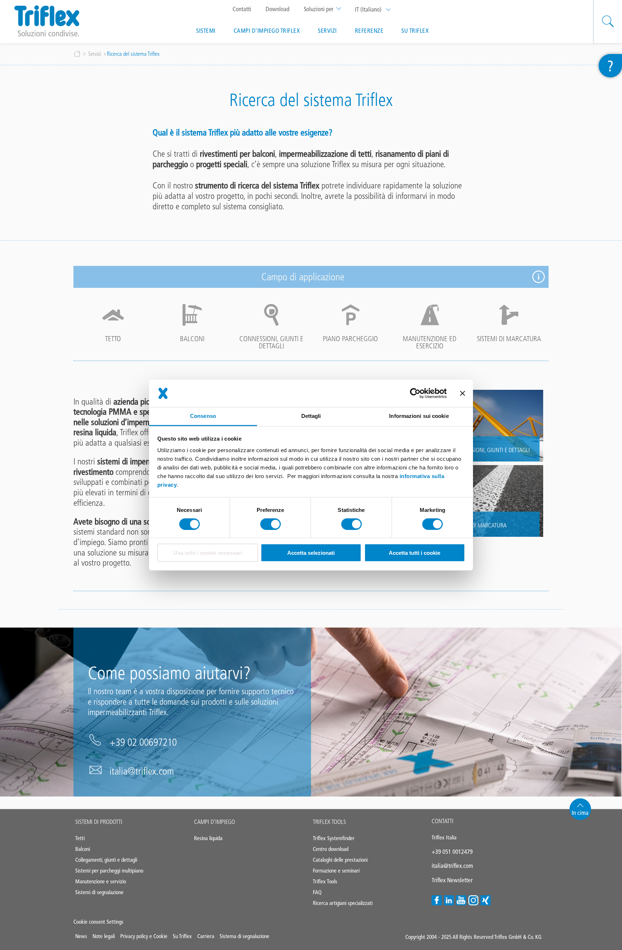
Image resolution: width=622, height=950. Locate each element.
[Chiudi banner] (462, 393)
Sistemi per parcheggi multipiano (109, 870)
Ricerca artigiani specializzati (343, 903)
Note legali (104, 936)
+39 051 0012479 (452, 851)
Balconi (82, 849)
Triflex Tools (329, 821)
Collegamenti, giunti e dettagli (106, 859)
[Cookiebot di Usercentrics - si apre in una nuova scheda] (415, 393)
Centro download (330, 849)
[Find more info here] (538, 277)
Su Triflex (415, 30)
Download (277, 9)
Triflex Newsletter (452, 880)
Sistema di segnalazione (244, 936)
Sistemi (206, 30)
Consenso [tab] (203, 416)
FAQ (317, 892)
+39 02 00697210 (143, 742)
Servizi (327, 30)
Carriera (205, 936)
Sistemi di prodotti (98, 821)
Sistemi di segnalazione (99, 892)
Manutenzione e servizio (100, 881)
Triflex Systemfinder (334, 838)
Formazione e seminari (336, 870)
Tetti (80, 838)
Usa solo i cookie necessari (207, 553)
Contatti (242, 9)
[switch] (270, 524)
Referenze (369, 30)
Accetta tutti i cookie (414, 553)
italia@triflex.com (141, 771)
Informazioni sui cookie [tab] (419, 416)
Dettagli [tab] (311, 416)
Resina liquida (208, 838)
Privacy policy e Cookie (143, 936)
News (81, 936)
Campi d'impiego (214, 821)
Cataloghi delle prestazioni (340, 859)
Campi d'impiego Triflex (267, 30)
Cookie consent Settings (98, 921)
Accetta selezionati (311, 553)
